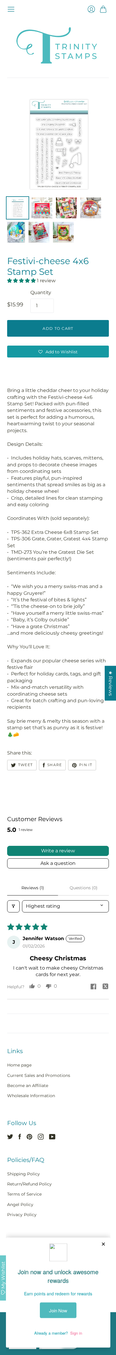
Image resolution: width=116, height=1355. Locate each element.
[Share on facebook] (93, 987)
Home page (19, 1065)
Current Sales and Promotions (38, 1075)
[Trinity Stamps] (58, 45)
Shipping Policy (23, 1174)
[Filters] (13, 906)
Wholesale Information (31, 1095)
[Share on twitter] (105, 987)
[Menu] (11, 9)
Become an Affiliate (27, 1085)
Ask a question (58, 863)
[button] (22, 280)
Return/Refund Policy (29, 1184)
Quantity (40, 292)
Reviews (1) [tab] (32, 887)
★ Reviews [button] (110, 683)
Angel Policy (20, 1204)
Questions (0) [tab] (84, 887)
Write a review (58, 851)
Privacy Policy (22, 1214)
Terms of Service (24, 1194)
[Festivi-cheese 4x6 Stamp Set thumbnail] (17, 207)
